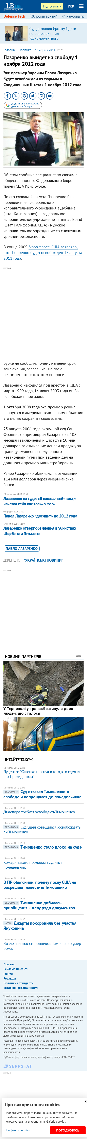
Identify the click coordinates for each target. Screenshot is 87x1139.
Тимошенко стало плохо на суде (43, 847)
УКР (71, 6)
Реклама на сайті (15, 969)
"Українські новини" (43, 560)
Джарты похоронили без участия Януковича (39, 925)
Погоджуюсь (68, 1130)
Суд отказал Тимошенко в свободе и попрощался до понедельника (42, 794)
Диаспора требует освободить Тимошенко (39, 812)
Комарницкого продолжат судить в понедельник (33, 865)
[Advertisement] (43, 314)
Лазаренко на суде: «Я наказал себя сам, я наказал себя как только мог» (39, 501)
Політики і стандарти (18, 983)
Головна (9, 50)
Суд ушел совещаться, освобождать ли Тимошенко (41, 829)
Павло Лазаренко (22, 548)
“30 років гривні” (43, 16)
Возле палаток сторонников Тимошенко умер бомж (42, 946)
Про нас (9, 964)
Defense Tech (14, 16)
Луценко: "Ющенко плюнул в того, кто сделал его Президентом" (41, 774)
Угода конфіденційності (20, 988)
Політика (25, 50)
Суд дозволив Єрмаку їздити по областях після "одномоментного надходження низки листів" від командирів (54, 38)
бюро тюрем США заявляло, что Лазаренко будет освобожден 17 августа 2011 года (42, 252)
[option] (43, 33)
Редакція (9, 978)
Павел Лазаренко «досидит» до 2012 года (40, 516)
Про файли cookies (17, 1130)
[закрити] (86, 1101)
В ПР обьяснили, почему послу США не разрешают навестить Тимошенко (39, 884)
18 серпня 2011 (45, 50)
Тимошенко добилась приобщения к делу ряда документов (39, 905)
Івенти (8, 974)
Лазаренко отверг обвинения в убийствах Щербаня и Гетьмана (39, 530)
